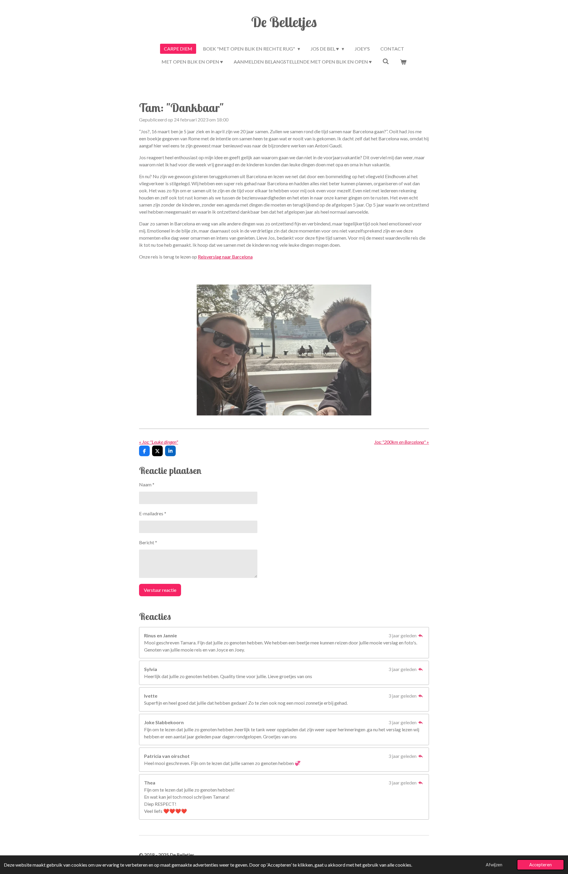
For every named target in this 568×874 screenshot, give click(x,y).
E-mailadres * (152, 513)
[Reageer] (420, 635)
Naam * (146, 484)
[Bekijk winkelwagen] (403, 62)
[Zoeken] (386, 61)
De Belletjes (284, 22)
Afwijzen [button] (494, 864)
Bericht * (148, 542)
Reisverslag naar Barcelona (225, 256)
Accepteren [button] (540, 864)
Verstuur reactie (160, 590)
